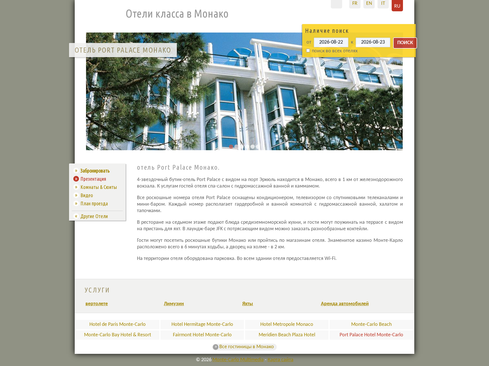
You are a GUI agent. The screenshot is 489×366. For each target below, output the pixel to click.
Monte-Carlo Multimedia (238, 360)
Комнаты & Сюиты (98, 187)
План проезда (94, 203)
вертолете (96, 304)
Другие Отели (94, 216)
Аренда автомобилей (345, 304)
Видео (86, 195)
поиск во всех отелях (334, 51)
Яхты (247, 304)
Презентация (93, 179)
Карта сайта (280, 360)
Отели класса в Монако (177, 13)
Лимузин (174, 304)
